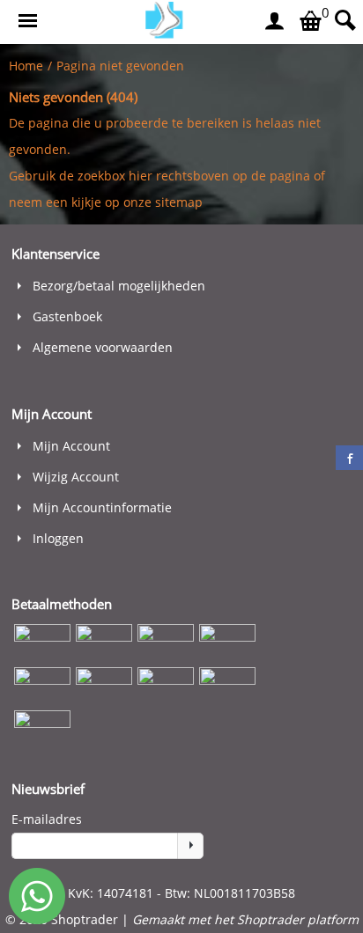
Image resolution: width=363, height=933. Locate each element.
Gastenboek (67, 316)
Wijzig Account (76, 476)
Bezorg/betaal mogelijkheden (119, 285)
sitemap (179, 202)
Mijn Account (71, 445)
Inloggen (58, 538)
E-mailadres (46, 819)
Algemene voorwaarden (103, 347)
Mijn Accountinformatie (102, 507)
